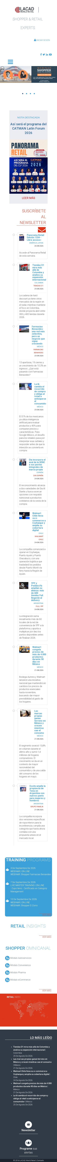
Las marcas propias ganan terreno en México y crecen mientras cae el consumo (40, 722)
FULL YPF (39, 606)
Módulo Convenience (20, 965)
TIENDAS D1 (38, 286)
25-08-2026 (38, 289)
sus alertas (28, 1150)
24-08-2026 (38, 479)
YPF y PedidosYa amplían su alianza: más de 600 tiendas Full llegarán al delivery (37, 592)
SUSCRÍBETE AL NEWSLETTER (33, 216)
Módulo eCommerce (20, 979)
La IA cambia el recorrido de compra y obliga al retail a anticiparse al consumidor (40, 394)
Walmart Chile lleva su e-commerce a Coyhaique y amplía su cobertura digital (39, 522)
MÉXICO (40, 346)
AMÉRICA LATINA (36, 243)
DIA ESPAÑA (38, 475)
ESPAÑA (40, 472)
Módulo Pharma (18, 972)
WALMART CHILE (39, 537)
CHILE (41, 533)
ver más (46, 915)
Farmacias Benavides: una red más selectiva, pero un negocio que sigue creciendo (38, 335)
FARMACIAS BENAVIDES (38, 351)
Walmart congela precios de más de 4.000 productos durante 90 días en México (39, 655)
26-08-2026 (38, 246)
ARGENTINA (38, 603)
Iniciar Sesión (43, 40)
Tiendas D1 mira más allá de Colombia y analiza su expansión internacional (39, 272)
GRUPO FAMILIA (36, 807)
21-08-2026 (38, 670)
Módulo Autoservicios (20, 958)
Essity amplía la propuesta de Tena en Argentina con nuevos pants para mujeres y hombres (38, 793)
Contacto (40, 1160)
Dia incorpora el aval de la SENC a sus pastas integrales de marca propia (37, 464)
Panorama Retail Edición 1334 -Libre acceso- (35, 237)
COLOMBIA (38, 283)
